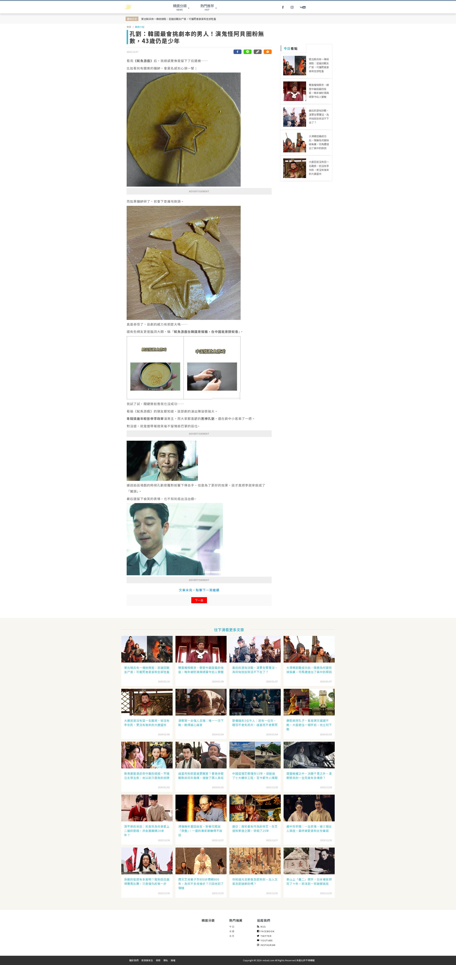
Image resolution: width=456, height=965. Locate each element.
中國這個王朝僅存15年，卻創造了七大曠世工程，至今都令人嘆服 (255, 775)
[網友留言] (267, 52)
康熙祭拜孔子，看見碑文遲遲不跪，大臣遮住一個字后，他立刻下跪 (309, 724)
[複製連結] (257, 52)
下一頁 (199, 600)
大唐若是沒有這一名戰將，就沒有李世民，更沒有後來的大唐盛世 (147, 722)
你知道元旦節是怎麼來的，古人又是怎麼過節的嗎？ (255, 881)
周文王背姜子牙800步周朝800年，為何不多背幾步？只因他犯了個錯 (201, 883)
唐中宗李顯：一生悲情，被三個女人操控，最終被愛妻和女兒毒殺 (309, 828)
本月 (231, 936)
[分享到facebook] (238, 52)
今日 (231, 926)
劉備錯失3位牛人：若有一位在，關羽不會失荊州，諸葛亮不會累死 (255, 722)
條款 (158, 960)
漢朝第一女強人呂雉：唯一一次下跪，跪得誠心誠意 (201, 722)
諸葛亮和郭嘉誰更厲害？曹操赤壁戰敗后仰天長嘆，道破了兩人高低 (201, 775)
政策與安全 (147, 960)
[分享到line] (247, 52)
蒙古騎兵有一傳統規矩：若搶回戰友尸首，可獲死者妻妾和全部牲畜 (178, 19)
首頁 (129, 27)
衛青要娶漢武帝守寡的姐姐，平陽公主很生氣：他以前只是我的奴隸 (147, 775)
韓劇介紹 (139, 27)
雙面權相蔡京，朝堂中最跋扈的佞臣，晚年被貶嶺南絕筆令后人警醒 (201, 669)
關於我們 (134, 960)
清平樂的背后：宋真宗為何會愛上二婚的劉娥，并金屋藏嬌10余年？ (147, 830)
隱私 (165, 960)
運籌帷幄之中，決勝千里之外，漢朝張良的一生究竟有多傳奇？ (309, 775)
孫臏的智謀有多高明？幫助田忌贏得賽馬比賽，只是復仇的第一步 (147, 881)
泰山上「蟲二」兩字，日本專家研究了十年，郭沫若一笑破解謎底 (309, 881)
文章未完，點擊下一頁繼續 (199, 590)
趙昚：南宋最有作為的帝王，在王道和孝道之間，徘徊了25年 (255, 828)
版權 (173, 960)
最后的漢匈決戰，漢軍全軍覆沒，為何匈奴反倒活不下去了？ (255, 669)
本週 (231, 931)
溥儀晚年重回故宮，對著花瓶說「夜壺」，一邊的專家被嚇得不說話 (200, 830)
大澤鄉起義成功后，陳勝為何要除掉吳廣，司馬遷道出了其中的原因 (309, 669)
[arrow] (137, 7)
